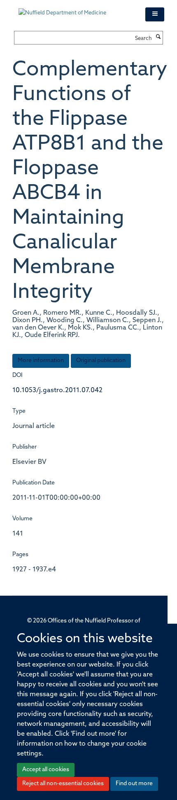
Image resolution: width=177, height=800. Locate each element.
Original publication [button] (101, 361)
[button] (154, 14)
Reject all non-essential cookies (63, 784)
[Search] (158, 37)
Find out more (134, 784)
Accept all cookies (45, 770)
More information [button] (41, 361)
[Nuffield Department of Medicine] (76, 9)
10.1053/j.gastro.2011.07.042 (57, 390)
